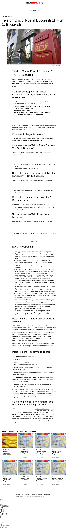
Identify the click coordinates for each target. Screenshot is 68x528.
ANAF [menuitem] (1, 512)
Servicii (18, 6)
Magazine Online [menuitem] (4, 505)
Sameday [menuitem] (2, 502)
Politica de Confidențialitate (36, 494)
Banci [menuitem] (1, 499)
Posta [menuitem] (1, 508)
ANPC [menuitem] (1, 522)
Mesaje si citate (36, 10)
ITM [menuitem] (1, 515)
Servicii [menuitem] (2, 504)
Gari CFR (47, 6)
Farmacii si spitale (33, 6)
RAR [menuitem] (1, 516)
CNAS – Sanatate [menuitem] (4, 514)
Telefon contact (45, 409)
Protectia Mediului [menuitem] (4, 521)
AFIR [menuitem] (1, 524)
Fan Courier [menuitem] (3, 503)
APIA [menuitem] (1, 523)
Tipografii (25, 412)
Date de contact (47, 494)
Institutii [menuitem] (2, 511)
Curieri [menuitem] (1, 501)
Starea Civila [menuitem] (3, 519)
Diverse (30, 10)
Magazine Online (24, 6)
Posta (43, 6)
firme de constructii (33, 412)
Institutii (57, 6)
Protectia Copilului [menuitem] (4, 525)
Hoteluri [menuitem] (2, 510)
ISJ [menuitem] (1, 520)
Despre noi (18, 494)
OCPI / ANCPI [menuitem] (3, 513)
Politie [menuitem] (1, 507)
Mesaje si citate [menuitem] (3, 527)
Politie (39, 6)
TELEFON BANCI (42, 410)
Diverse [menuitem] (2, 526)
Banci (10, 6)
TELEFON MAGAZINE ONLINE (28, 414)
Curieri (13, 6)
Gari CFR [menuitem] (2, 509)
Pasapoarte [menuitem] (2, 517)
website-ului (38, 409)
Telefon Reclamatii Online (28, 496)
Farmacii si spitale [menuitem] (4, 506)
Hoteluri (52, 6)
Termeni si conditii (25, 494)
